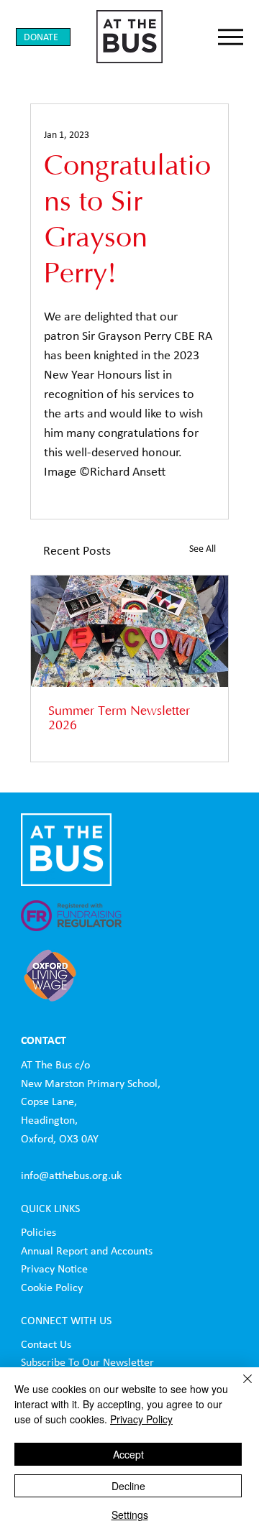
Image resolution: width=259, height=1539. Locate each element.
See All (202, 548)
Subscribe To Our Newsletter (87, 1362)
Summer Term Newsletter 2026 (119, 718)
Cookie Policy (52, 1287)
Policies (38, 1232)
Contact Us (46, 1344)
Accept (128, 1454)
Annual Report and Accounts (88, 1250)
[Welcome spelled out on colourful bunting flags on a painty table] (130, 631)
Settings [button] (130, 1514)
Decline (128, 1486)
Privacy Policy (141, 1419)
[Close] (239, 1387)
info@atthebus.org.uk (71, 1175)
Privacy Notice (54, 1268)
